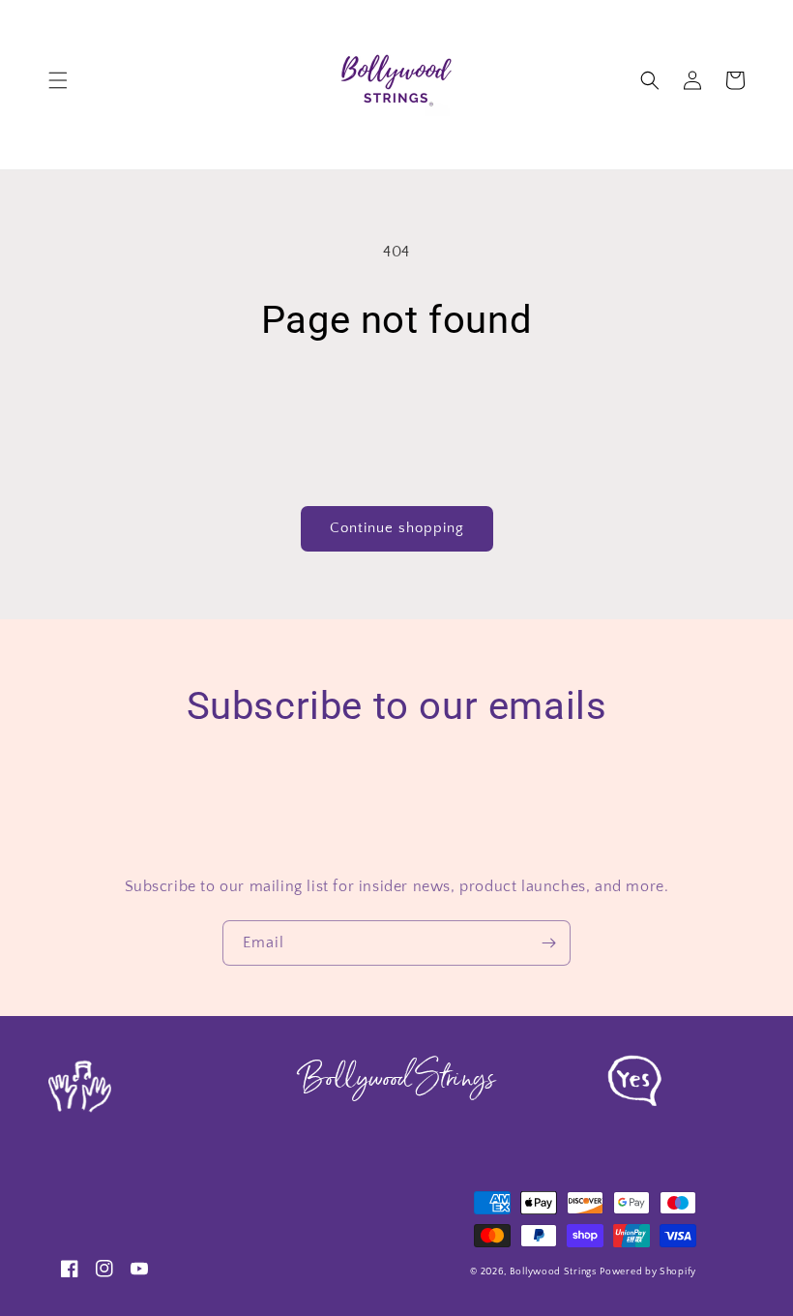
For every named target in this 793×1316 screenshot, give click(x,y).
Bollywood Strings (553, 1272)
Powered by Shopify (648, 1272)
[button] (58, 80)
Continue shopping (397, 528)
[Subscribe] (548, 943)
